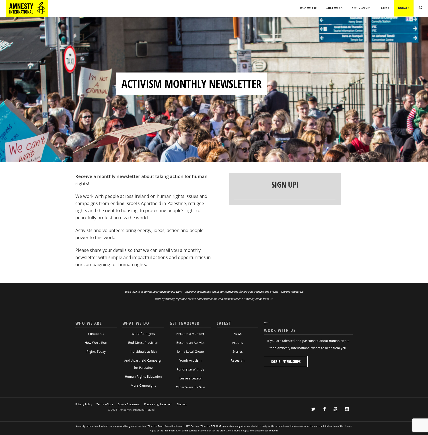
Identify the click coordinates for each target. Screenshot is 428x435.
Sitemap (182, 404)
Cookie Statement (129, 404)
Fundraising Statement (158, 404)
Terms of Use (105, 404)
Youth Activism (190, 360)
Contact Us (96, 333)
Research (238, 360)
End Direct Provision (143, 342)
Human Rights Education (143, 376)
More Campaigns (143, 385)
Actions (237, 342)
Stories (238, 351)
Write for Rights (143, 333)
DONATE (403, 8)
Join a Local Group (190, 351)
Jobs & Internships (286, 361)
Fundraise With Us (190, 369)
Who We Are (308, 8)
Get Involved (361, 8)
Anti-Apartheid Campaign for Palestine (143, 364)
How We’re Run (96, 342)
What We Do (334, 8)
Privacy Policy (83, 404)
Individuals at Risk (143, 351)
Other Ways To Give (190, 387)
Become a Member (190, 333)
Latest (384, 8)
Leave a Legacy (190, 378)
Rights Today (96, 351)
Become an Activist (190, 342)
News (237, 333)
